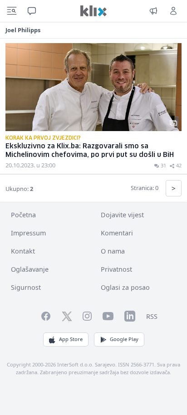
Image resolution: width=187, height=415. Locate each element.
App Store (71, 339)
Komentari (117, 233)
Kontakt (23, 251)
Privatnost (116, 269)
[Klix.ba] (93, 10)
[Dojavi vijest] (153, 11)
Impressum (28, 233)
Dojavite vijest (122, 214)
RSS (151, 316)
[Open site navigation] (12, 11)
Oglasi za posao (125, 287)
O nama (113, 251)
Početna (23, 214)
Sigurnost (26, 287)
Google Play (124, 339)
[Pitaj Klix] (32, 11)
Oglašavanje (30, 269)
